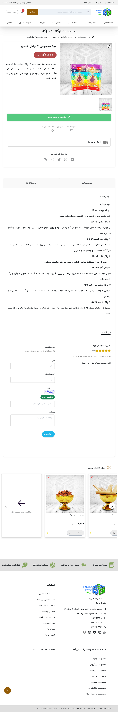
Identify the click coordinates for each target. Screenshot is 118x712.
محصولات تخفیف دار (97, 688)
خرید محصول (74, 533)
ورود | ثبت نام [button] (11, 12)
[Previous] (112, 506)
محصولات (92, 23)
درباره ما (98, 2)
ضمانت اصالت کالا (47, 605)
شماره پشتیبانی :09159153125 (17, 2)
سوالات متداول (25, 22)
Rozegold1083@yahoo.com (89, 613)
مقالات (74, 23)
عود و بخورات (67, 37)
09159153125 (96, 618)
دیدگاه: (52, 412)
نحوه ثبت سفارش (47, 594)
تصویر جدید (47, 397)
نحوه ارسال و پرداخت (46, 599)
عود (54, 37)
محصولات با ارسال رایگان (95, 694)
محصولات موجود (99, 676)
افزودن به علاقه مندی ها (52, 126)
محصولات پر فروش (98, 664)
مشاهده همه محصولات (21, 512)
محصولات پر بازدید (98, 670)
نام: (53, 360)
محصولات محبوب (98, 682)
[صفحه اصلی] (101, 12)
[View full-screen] (109, 46)
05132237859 (96, 627)
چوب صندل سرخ (77, 514)
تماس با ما (88, 2)
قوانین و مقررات (48, 611)
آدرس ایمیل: (50, 374)
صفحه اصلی (109, 2)
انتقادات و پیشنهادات (45, 617)
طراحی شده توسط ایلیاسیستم (47, 709)
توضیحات (87, 183)
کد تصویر (51, 388)
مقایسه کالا (71, 126)
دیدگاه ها (31, 183)
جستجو (33, 12)
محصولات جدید (99, 658)
